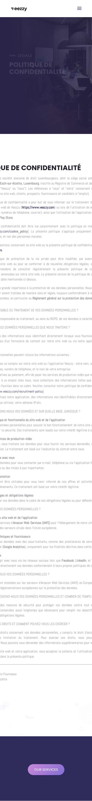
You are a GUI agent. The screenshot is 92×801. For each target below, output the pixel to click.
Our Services (46, 769)
